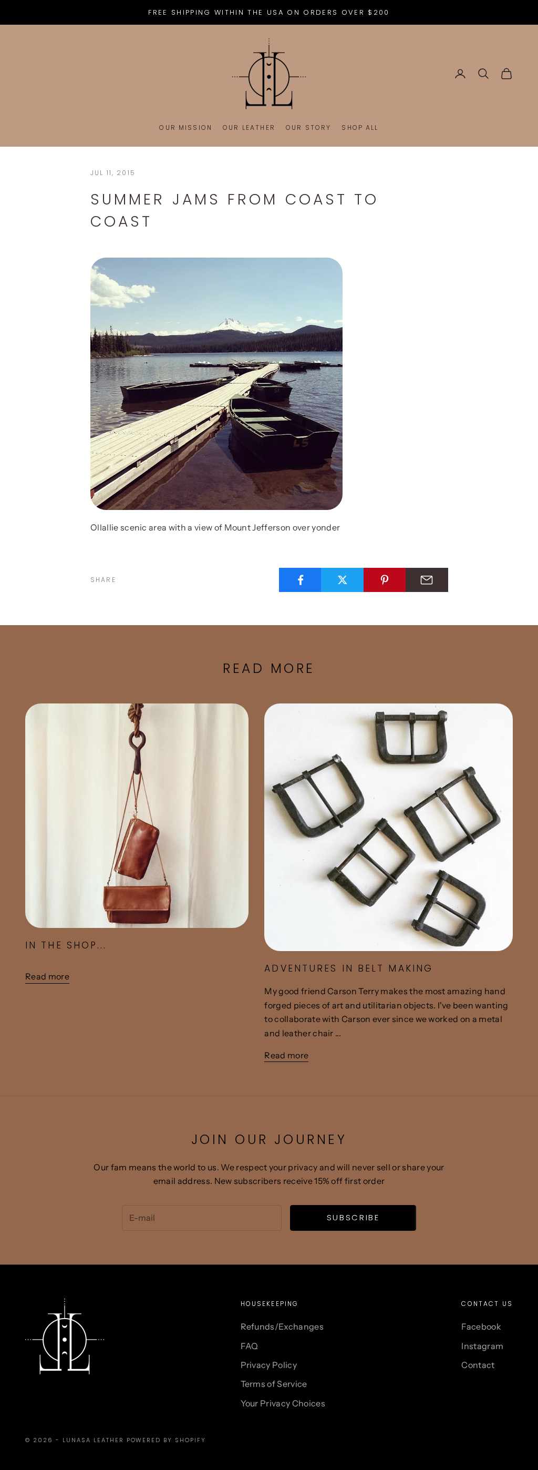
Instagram (482, 1346)
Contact (477, 1365)
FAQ (249, 1346)
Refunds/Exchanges (282, 1326)
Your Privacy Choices (283, 1403)
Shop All (360, 127)
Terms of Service (274, 1384)
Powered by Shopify (166, 1440)
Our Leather (249, 127)
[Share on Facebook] (300, 579)
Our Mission (185, 127)
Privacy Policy (269, 1365)
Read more (47, 976)
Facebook (481, 1326)
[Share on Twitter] (342, 579)
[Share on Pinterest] (385, 579)
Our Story (308, 127)
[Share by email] (427, 579)
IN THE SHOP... (66, 945)
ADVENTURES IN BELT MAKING (348, 968)
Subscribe (353, 1217)
